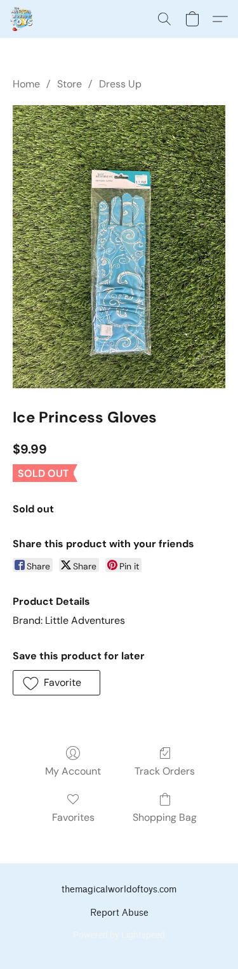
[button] (21, 19)
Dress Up (120, 84)
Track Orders (165, 771)
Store (69, 84)
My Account (73, 771)
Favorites (73, 817)
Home (26, 84)
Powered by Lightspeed (119, 935)
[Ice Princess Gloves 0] (119, 246)
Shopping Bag (165, 817)
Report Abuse (119, 913)
